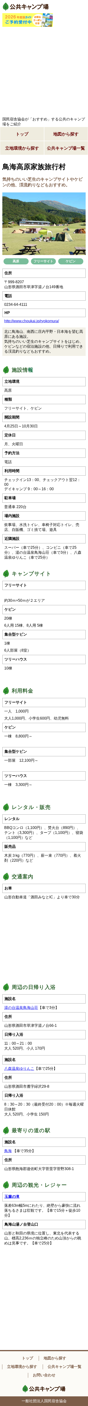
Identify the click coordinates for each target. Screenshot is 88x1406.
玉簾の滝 (11, 1197)
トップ (22, 134)
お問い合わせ (44, 1375)
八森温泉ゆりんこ (19, 1069)
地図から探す (66, 134)
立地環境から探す (22, 148)
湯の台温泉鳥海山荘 (21, 1008)
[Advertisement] (44, 72)
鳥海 (8, 1151)
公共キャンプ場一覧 (66, 148)
